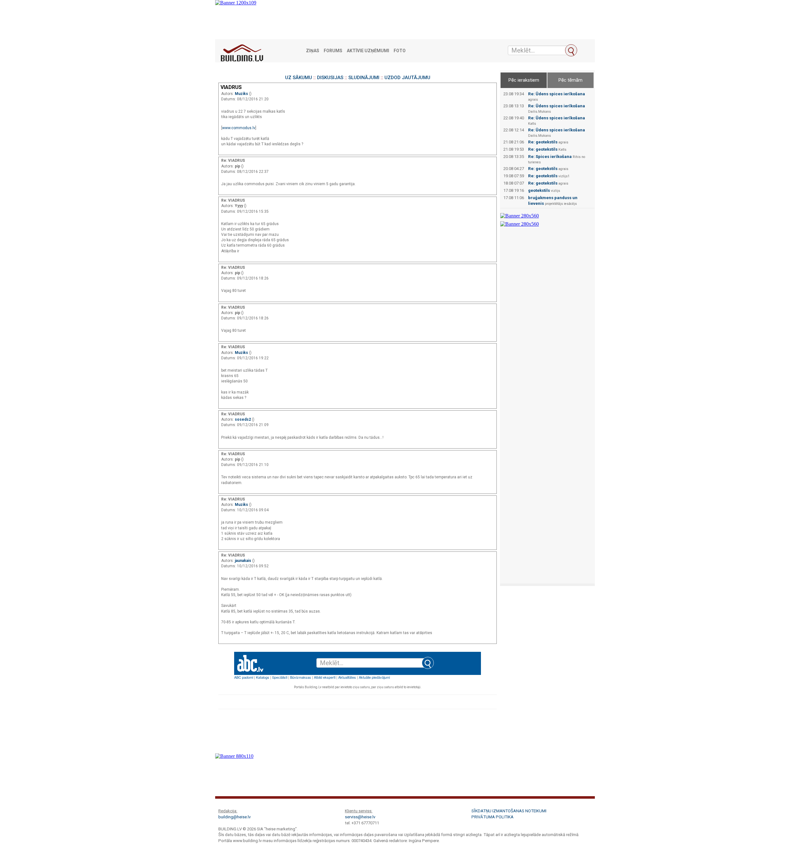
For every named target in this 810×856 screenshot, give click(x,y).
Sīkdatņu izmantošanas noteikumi (508, 811)
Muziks (242, 93)
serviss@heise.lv (360, 817)
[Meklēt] (571, 50)
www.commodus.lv (238, 128)
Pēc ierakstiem (523, 80)
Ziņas (312, 50)
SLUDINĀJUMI (363, 77)
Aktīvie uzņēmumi (368, 50)
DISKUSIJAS (330, 77)
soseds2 (243, 419)
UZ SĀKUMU (298, 77)
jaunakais (243, 560)
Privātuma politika (492, 817)
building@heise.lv (234, 817)
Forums (333, 50)
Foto (400, 50)
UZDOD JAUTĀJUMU (407, 77)
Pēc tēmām (570, 80)
